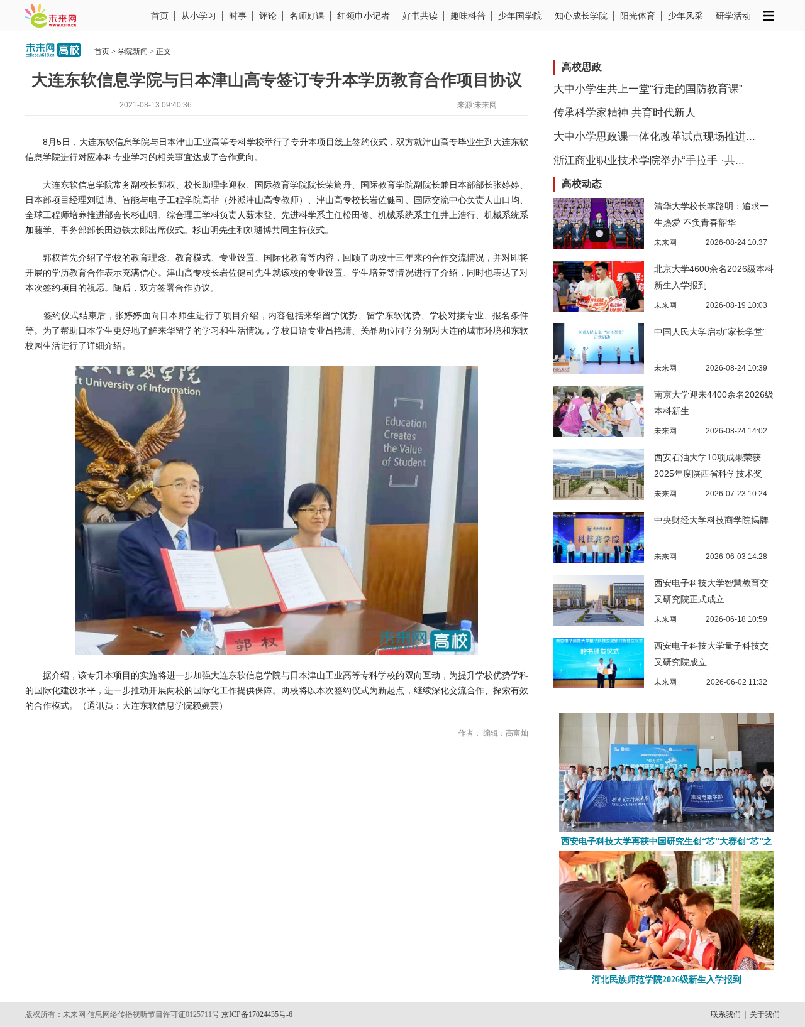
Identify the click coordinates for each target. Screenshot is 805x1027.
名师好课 (307, 16)
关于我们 (765, 1014)
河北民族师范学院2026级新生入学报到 (666, 979)
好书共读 (420, 16)
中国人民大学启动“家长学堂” (710, 332)
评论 (268, 16)
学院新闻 (133, 51)
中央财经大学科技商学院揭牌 (711, 520)
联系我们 (726, 1014)
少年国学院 (520, 16)
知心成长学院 (581, 16)
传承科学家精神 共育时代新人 (624, 113)
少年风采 (685, 16)
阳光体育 (637, 16)
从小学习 (198, 16)
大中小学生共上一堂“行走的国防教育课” (648, 89)
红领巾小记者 (363, 16)
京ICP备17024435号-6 (256, 1014)
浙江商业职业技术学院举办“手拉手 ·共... (649, 160)
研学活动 (733, 16)
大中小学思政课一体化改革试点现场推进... (654, 137)
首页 (160, 16)
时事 (238, 16)
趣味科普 (468, 16)
